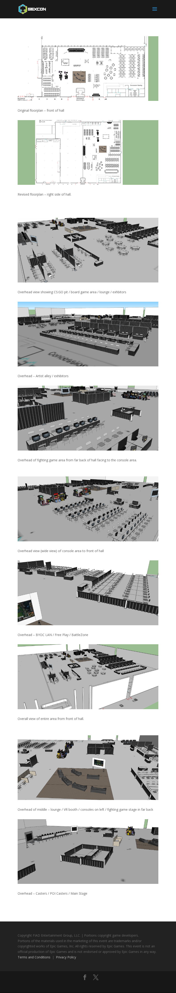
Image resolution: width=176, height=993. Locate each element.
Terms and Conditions (34, 957)
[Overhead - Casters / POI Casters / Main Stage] (88, 882)
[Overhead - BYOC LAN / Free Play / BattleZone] (88, 624)
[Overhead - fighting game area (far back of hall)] (88, 449)
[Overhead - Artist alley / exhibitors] (88, 365)
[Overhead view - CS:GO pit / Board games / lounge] (88, 281)
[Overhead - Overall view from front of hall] (88, 708)
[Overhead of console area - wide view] (88, 540)
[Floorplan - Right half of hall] (88, 183)
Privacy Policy (66, 957)
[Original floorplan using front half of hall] (88, 99)
